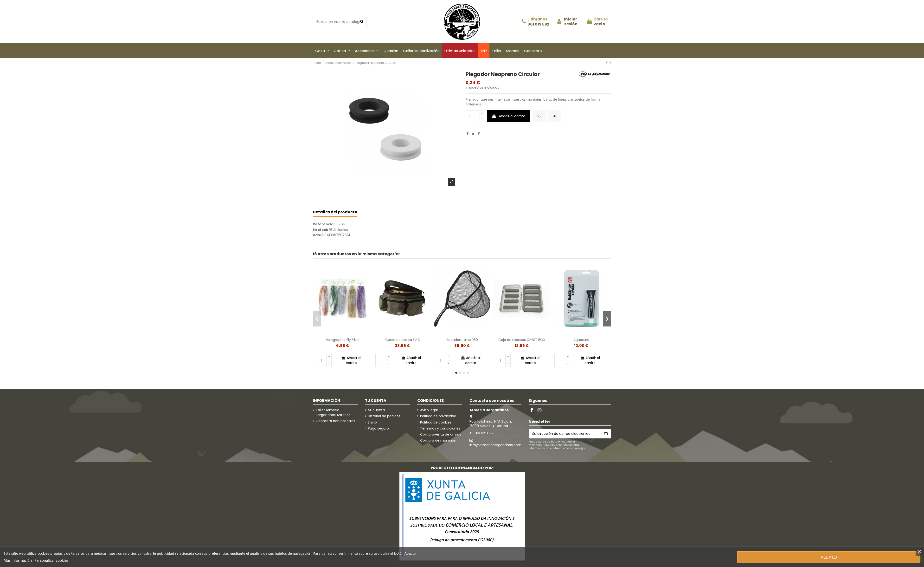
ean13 (318, 235)
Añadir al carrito (512, 116)
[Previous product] (607, 62)
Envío (372, 422)
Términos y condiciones (440, 428)
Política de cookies (435, 422)
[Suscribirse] (606, 433)
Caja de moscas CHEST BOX (521, 339)
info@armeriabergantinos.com (495, 445)
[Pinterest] (479, 133)
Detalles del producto (335, 212)
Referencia (323, 224)
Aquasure (581, 339)
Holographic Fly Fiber (343, 339)
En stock (320, 230)
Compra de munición (438, 440)
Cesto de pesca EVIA (402, 339)
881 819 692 (538, 24)
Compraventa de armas (440, 434)
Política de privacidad (438, 416)
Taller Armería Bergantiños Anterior (333, 412)
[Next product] (610, 62)
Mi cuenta (376, 410)
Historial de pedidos (384, 416)
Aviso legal (429, 410)
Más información (18, 560)
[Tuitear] (473, 133)
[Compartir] (467, 133)
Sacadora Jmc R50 (462, 339)
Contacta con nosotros (335, 421)
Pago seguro (378, 428)
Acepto (829, 557)
